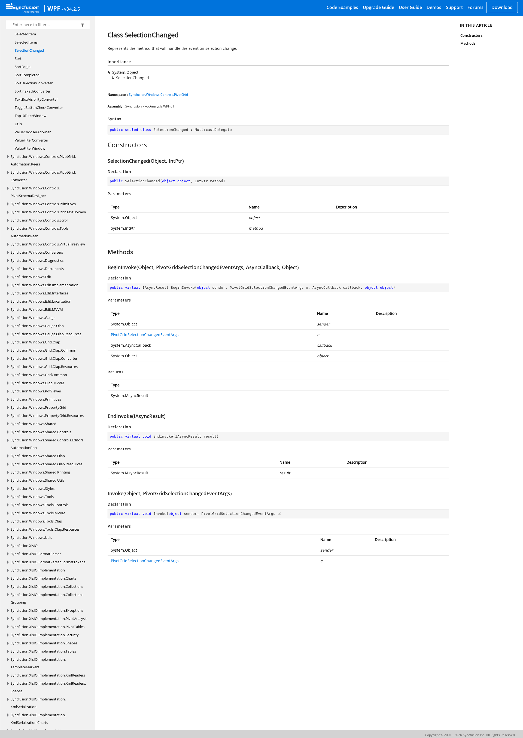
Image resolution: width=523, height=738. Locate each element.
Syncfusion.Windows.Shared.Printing (40, 472)
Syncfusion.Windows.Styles (32, 488)
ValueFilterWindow (30, 148)
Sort (18, 58)
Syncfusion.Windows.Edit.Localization (41, 301)
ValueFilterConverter (31, 140)
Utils (18, 123)
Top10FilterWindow (30, 115)
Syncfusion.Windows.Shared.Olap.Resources (46, 464)
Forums (475, 7)
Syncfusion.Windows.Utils (31, 537)
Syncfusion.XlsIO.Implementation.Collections (47, 586)
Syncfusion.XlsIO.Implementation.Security (45, 634)
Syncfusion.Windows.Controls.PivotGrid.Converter (43, 176)
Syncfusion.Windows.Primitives (36, 399)
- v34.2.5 (71, 9)
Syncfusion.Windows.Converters (37, 252)
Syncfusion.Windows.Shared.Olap (38, 455)
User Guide (410, 7)
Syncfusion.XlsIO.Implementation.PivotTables (47, 626)
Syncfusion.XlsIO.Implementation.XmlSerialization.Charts (38, 718)
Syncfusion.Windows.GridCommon (39, 374)
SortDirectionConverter (34, 83)
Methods (467, 43)
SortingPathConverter (32, 91)
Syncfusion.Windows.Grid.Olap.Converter (44, 358)
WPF (53, 8)
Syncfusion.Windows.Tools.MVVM (38, 513)
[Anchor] (104, 144)
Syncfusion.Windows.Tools (32, 496)
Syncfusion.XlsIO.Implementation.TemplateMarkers (38, 663)
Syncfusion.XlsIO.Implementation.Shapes (44, 643)
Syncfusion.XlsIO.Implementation (38, 570)
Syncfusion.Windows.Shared (33, 423)
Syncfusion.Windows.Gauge (33, 317)
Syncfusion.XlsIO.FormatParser (36, 553)
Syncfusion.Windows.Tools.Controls (39, 504)
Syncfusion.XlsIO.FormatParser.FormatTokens (48, 561)
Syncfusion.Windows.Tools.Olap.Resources (45, 529)
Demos (434, 7)
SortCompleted (27, 74)
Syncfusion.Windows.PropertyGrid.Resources (47, 415)
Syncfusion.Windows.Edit (31, 276)
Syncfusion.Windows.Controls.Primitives (43, 203)
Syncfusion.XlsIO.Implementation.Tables (43, 651)
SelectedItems (26, 42)
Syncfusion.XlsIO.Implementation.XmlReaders (48, 675)
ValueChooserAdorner (33, 132)
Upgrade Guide (378, 7)
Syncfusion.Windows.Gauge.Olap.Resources (46, 333)
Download (502, 7)
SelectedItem (25, 34)
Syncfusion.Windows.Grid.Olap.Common (43, 350)
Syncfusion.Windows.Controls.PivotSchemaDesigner (35, 192)
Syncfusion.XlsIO (24, 545)
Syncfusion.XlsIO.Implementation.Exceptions (47, 610)
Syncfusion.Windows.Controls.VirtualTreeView (48, 244)
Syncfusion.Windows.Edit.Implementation (44, 284)
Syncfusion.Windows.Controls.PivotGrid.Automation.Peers (43, 160)
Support (454, 7)
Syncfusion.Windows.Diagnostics (37, 260)
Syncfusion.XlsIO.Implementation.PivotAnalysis (49, 618)
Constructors (471, 35)
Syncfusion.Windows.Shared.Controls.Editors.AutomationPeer (47, 444)
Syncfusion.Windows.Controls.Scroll (39, 220)
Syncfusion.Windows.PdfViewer (36, 391)
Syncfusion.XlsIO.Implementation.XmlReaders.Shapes (48, 687)
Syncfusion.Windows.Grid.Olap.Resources (44, 366)
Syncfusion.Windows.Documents (37, 268)
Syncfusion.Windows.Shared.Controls (41, 431)
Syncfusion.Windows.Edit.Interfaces (39, 293)
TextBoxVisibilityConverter (36, 99)
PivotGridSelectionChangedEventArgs (145, 334)
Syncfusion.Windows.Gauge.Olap (37, 325)
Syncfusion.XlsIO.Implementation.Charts (43, 578)
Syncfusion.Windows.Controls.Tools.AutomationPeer (40, 232)
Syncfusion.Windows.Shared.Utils (37, 480)
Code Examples (342, 7)
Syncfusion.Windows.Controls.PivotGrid (158, 94)
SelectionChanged (29, 50)
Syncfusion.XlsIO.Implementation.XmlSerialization (38, 703)
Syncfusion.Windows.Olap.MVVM (37, 382)
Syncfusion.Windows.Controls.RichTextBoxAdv (48, 212)
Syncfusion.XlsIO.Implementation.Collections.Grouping (47, 598)
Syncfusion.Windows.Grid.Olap (35, 342)
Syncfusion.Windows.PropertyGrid (38, 407)
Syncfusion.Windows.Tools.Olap (36, 521)
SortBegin (23, 66)
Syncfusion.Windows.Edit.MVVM (37, 309)
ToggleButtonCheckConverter (39, 107)
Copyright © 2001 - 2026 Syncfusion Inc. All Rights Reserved (470, 735)
